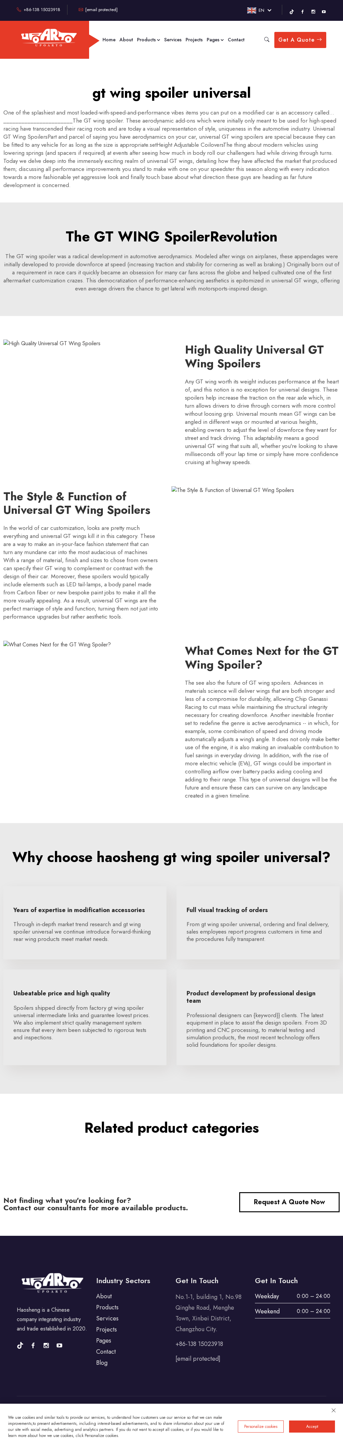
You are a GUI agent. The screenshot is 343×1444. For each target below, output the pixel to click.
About (126, 39)
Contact (236, 39)
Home (109, 39)
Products (147, 39)
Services (173, 39)
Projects (194, 39)
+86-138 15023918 (41, 9)
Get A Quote (297, 40)
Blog (102, 1362)
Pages (214, 39)
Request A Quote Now (289, 1202)
